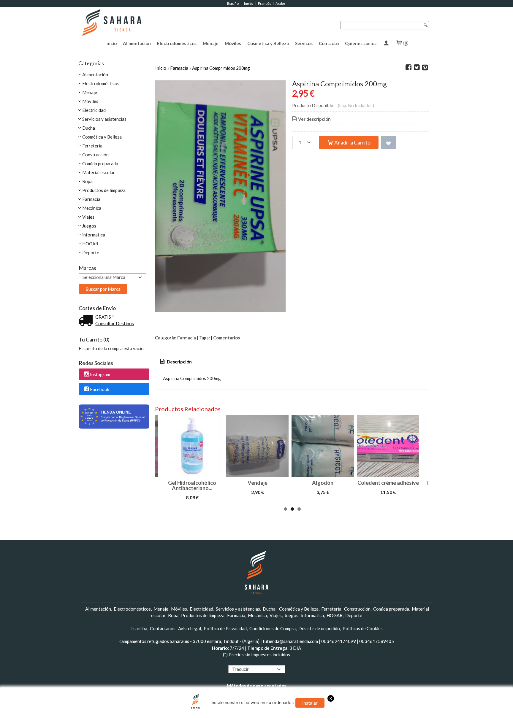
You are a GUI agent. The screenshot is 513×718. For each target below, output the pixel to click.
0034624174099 (338, 641)
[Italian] (253, 661)
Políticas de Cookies (363, 628)
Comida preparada (100, 163)
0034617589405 (376, 641)
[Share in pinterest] (425, 67)
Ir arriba (139, 628)
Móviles (233, 43)
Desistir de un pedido (319, 628)
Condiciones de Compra (272, 628)
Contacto (329, 43)
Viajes (88, 217)
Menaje (210, 43)
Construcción (95, 154)
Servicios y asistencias (104, 119)
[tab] (175, 362)
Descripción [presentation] (179, 361)
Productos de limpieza (104, 190)
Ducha (88, 128)
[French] (242, 661)
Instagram (100, 374)
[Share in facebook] (408, 67)
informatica (93, 234)
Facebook (99, 389)
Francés (264, 3)
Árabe (281, 3)
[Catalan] (276, 661)
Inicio (111, 43)
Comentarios (226, 337)
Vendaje (257, 482)
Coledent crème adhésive (388, 482)
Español (233, 3)
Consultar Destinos (114, 323)
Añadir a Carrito (351, 142)
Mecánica (91, 208)
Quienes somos (360, 43)
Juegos (89, 225)
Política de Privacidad (225, 628)
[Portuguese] (258, 661)
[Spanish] (270, 661)
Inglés (249, 3)
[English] (236, 661)
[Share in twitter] (417, 67)
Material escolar (98, 172)
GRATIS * (104, 317)
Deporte (90, 252)
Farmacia (91, 199)
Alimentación (95, 74)
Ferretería (92, 145)
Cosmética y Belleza (268, 43)
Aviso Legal (189, 628)
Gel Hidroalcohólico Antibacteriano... (192, 485)
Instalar (310, 703)
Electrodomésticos (177, 43)
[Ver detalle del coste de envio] (87, 321)
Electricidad (94, 110)
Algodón (322, 482)
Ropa (87, 181)
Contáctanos (162, 628)
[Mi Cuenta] (386, 43)
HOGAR (90, 243)
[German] (247, 661)
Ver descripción (314, 119)
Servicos (304, 43)
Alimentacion (137, 43)
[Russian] (264, 661)
